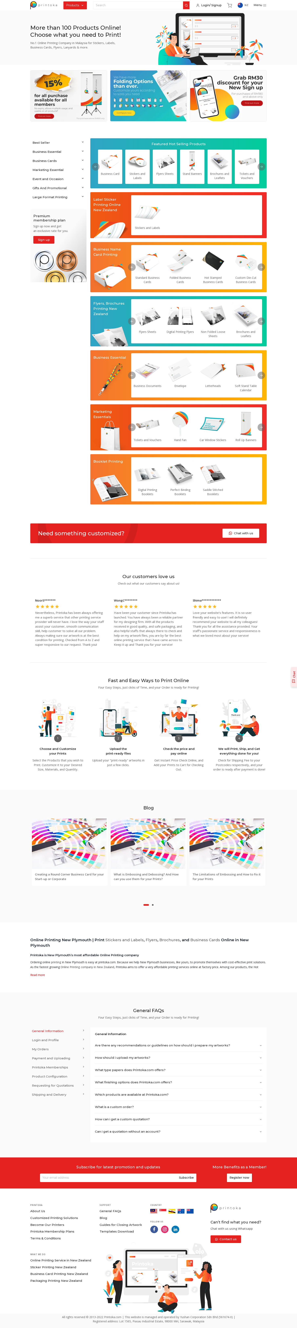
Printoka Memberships (50, 1067)
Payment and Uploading (51, 1058)
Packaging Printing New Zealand (56, 1281)
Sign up (44, 240)
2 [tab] (152, 904)
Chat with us (243, 533)
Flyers (151, 940)
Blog (103, 1218)
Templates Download (117, 1231)
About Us (37, 1211)
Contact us (228, 1239)
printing (56, 962)
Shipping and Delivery (49, 1094)
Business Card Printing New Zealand (59, 1274)
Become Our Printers (47, 1225)
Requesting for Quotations (53, 1085)
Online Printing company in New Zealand (87, 967)
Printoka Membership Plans (52, 1231)
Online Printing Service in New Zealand (60, 1260)
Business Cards (205, 940)
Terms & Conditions (45, 1238)
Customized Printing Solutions (54, 1218)
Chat (294, 674)
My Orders (40, 1049)
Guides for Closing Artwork (121, 1225)
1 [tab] (146, 904)
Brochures (169, 940)
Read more (37, 975)
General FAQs (110, 1211)
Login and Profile (45, 1040)
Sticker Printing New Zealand (53, 1267)
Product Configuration (49, 1076)
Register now (239, 1177)
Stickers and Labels (124, 940)
